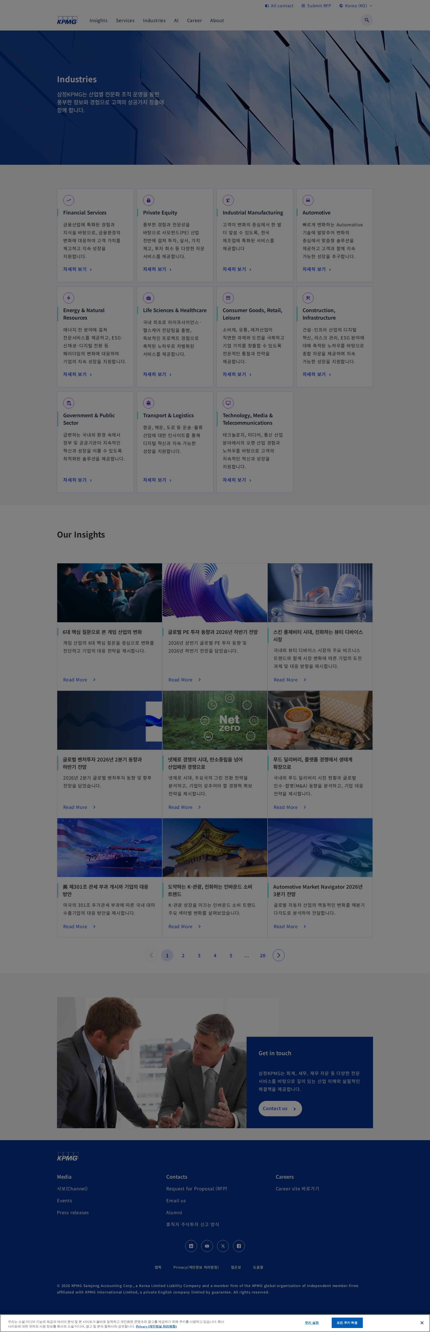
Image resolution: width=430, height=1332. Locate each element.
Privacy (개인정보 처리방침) (156, 1327)
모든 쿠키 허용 (347, 1323)
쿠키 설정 (312, 1323)
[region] (215, 1323)
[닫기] (422, 1322)
